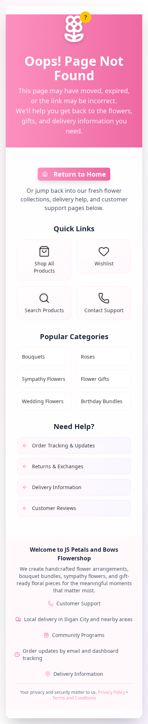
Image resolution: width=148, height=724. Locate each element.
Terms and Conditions (74, 698)
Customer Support (78, 603)
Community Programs (78, 635)
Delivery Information (78, 673)
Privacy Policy (111, 692)
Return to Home (80, 174)
